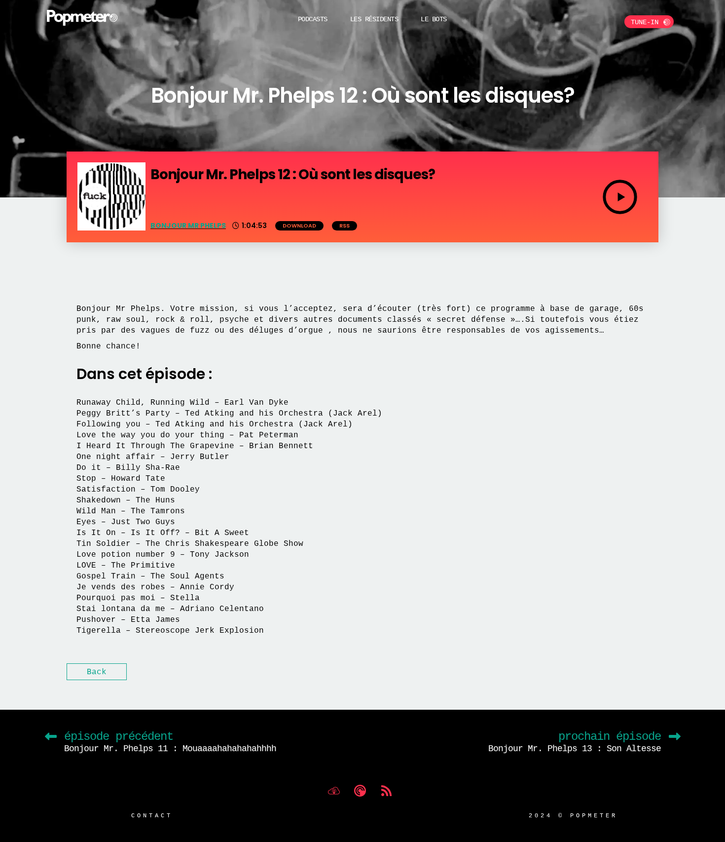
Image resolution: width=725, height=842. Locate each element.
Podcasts (312, 19)
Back (97, 671)
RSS (344, 226)
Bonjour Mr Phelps (188, 225)
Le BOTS (434, 19)
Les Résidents (374, 19)
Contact (152, 815)
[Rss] (386, 791)
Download (299, 226)
